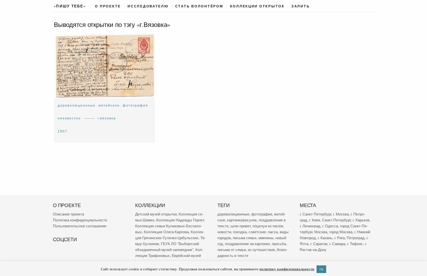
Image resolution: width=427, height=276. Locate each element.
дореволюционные (76, 105)
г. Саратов (318, 244)
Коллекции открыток (257, 6)
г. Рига (339, 238)
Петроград (355, 238)
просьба (279, 244)
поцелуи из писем (268, 226)
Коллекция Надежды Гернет (180, 220)
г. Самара (337, 244)
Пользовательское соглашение (79, 226)
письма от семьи (231, 250)
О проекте (108, 6)
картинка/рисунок (242, 220)
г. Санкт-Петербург (315, 214)
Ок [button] (321, 269)
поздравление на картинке (247, 244)
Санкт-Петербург (336, 220)
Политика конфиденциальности (80, 220)
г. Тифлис (355, 244)
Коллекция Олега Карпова (166, 232)
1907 (62, 131)
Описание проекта (68, 214)
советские (257, 232)
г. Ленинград (310, 226)
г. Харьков (361, 220)
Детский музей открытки (156, 214)
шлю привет (241, 226)
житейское (109, 105)
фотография (135, 105)
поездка (240, 232)
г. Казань (325, 238)
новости (224, 232)
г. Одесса (330, 226)
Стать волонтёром (199, 6)
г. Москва (341, 214)
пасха (273, 232)
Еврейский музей (186, 256)
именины (266, 238)
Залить (300, 6)
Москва (320, 232)
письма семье (244, 238)
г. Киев (314, 220)
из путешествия (261, 250)
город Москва (340, 232)
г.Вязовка (107, 118)
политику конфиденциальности (286, 269)
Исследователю (148, 6)
